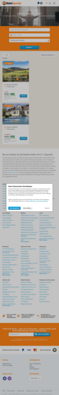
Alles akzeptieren (14, 208)
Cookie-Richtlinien (43, 201)
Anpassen (47, 208)
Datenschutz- (33, 201)
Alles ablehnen (27, 208)
